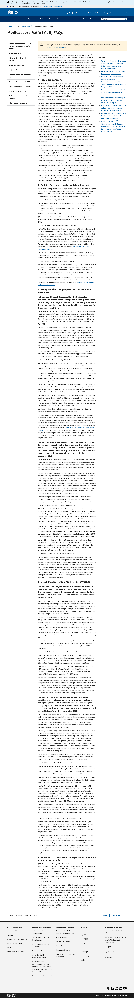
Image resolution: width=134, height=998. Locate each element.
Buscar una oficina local (15, 952)
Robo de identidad (62, 937)
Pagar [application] (30, 19)
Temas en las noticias (17, 65)
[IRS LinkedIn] (120, 987)
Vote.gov (108, 957)
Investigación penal (63, 950)
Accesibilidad (122, 995)
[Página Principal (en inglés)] (13, 11)
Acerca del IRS (12, 931)
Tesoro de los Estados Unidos (115, 931)
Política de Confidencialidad (106, 995)
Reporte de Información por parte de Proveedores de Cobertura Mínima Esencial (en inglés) (113, 108)
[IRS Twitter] (112, 987)
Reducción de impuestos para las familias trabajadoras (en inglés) (20, 46)
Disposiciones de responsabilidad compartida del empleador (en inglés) (113, 92)
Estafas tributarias (63, 942)
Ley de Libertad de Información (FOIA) (39, 956)
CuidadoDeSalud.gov (108, 121)
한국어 (82, 943)
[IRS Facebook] (108, 987)
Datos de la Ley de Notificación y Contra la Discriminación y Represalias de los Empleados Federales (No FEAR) (42, 967)
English (83, 960)
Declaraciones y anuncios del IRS (20, 76)
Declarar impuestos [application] (16, 19)
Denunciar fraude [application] (89, 19)
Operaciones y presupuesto (17, 939)
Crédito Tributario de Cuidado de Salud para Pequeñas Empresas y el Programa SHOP (113, 84)
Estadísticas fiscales (14, 943)
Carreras (10, 935)
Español (86, 13)
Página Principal (12, 26)
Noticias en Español (26, 26)
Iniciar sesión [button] (121, 13)
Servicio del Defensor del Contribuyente (40, 938)
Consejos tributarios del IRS (19, 82)
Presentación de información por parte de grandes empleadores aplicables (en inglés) (113, 100)
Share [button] (105, 915)
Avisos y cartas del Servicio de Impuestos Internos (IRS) (66, 932)
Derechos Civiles (37, 951)
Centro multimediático (17, 91)
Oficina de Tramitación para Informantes (66, 955)
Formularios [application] (74, 19)
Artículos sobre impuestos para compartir (20, 97)
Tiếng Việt (84, 952)
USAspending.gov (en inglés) (115, 951)
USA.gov (108, 947)
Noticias (77, 13)
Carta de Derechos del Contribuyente (39, 932)
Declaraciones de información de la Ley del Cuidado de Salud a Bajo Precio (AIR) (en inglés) (113, 115)
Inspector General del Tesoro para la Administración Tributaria (115, 940)
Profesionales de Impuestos (103, 13)
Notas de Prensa (15, 53)
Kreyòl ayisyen (85, 956)
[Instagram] (116, 987)
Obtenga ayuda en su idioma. (56, 47)
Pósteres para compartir (18, 103)
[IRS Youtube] (125, 987)
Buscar (125, 19)
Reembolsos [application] (40, 19)
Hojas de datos (14, 70)
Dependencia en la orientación (42, 976)
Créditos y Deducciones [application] (57, 19)
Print (118, 915)
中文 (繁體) (84, 939)
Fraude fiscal (60, 946)
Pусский (83, 947)
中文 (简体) (84, 935)
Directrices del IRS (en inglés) (20, 86)
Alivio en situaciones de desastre (17, 59)
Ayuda (68, 13)
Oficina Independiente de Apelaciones (41, 945)
